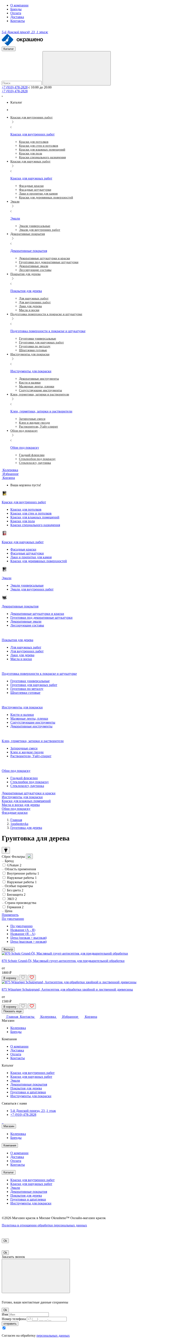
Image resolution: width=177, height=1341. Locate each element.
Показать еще (12, 1011)
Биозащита (16, 894)
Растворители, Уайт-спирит (30, 756)
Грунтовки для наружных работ (33, 685)
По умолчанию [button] (13, 919)
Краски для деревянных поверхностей (38, 561)
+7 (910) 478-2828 (15, 87)
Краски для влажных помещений (34, 517)
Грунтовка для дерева (26, 827)
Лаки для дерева (22, 655)
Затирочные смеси (24, 748)
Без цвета (15, 890)
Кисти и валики (22, 714)
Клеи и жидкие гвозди (27, 752)
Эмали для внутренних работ (32, 589)
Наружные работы (22, 878)
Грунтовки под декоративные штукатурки (41, 617)
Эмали (15, 1080)
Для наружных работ (25, 647)
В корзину (9, 978)
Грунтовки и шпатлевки (28, 1092)
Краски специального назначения (35, 525)
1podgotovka (19, 824)
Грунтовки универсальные (30, 681)
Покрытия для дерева (26, 1088)
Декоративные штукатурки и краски (37, 613)
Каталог (8, 1172)
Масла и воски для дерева (21, 805)
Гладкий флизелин (24, 778)
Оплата (15, 13)
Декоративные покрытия (28, 1084)
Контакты (17, 21)
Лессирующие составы (27, 625)
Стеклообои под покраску (29, 782)
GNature (14, 865)
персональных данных (53, 1335)
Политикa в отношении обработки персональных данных (44, 1225)
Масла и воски (21, 659)
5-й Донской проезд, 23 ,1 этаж (33, 1111)
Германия (15, 907)
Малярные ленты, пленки (29, 718)
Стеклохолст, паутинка (27, 786)
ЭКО (12, 899)
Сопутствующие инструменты (32, 722)
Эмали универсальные (27, 585)
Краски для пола (22, 521)
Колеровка (18, 1028)
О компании (19, 5)
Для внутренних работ (27, 651)
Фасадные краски (23, 549)
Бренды (16, 9)
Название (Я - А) (22, 934)
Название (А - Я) (22, 930)
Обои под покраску (16, 809)
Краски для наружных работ (31, 1076)
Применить (10, 915)
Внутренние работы (23, 873)
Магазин (8, 1126)
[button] (8, 478)
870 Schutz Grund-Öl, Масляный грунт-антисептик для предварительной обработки (63, 961)
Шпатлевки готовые (25, 692)
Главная (16, 820)
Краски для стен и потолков (31, 513)
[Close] (36, 1276)
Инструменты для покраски (22, 797)
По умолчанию (21, 926)
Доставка (17, 17)
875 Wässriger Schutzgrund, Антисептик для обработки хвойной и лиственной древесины (67, 989)
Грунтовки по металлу (26, 689)
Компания (9, 1145)
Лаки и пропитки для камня (31, 557)
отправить (10, 1323)
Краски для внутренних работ (32, 1073)
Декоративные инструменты (31, 726)
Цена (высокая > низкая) (28, 941)
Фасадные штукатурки (27, 553)
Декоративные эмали (25, 621)
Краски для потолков (25, 509)
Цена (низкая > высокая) (28, 938)
